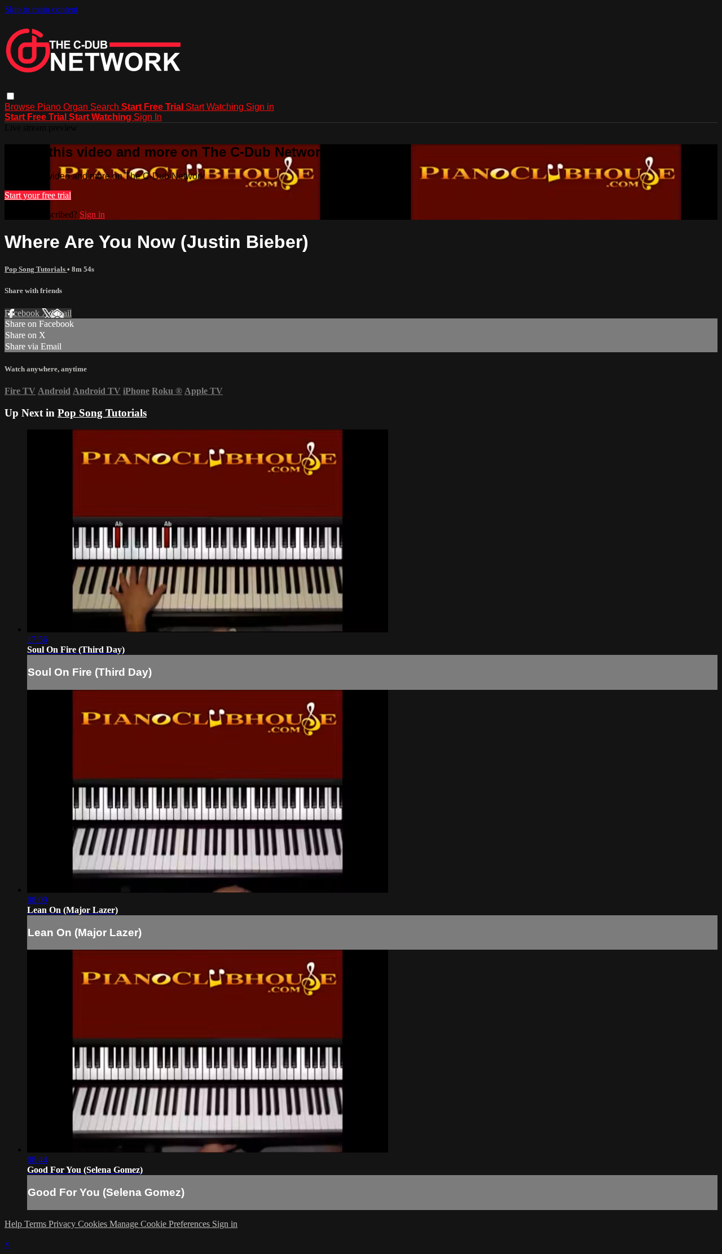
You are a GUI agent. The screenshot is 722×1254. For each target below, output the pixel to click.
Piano (50, 107)
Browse (21, 107)
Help (14, 1224)
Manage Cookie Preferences (160, 1224)
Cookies (93, 1224)
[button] (10, 96)
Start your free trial (38, 195)
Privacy (63, 1224)
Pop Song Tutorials (36, 269)
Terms (36, 1224)
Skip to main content (41, 9)
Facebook (23, 313)
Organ (76, 107)
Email (61, 313)
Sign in (260, 107)
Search (105, 107)
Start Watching (216, 107)
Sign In (148, 117)
